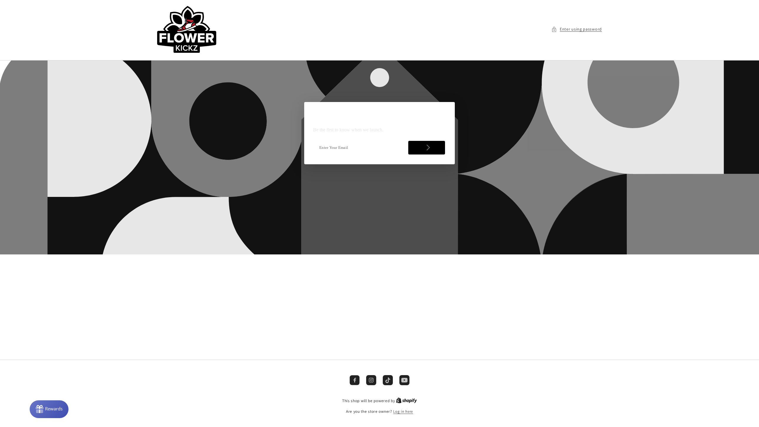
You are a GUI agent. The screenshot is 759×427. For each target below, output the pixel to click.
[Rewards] (49, 409)
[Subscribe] (427, 147)
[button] (576, 29)
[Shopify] (406, 400)
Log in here (403, 411)
